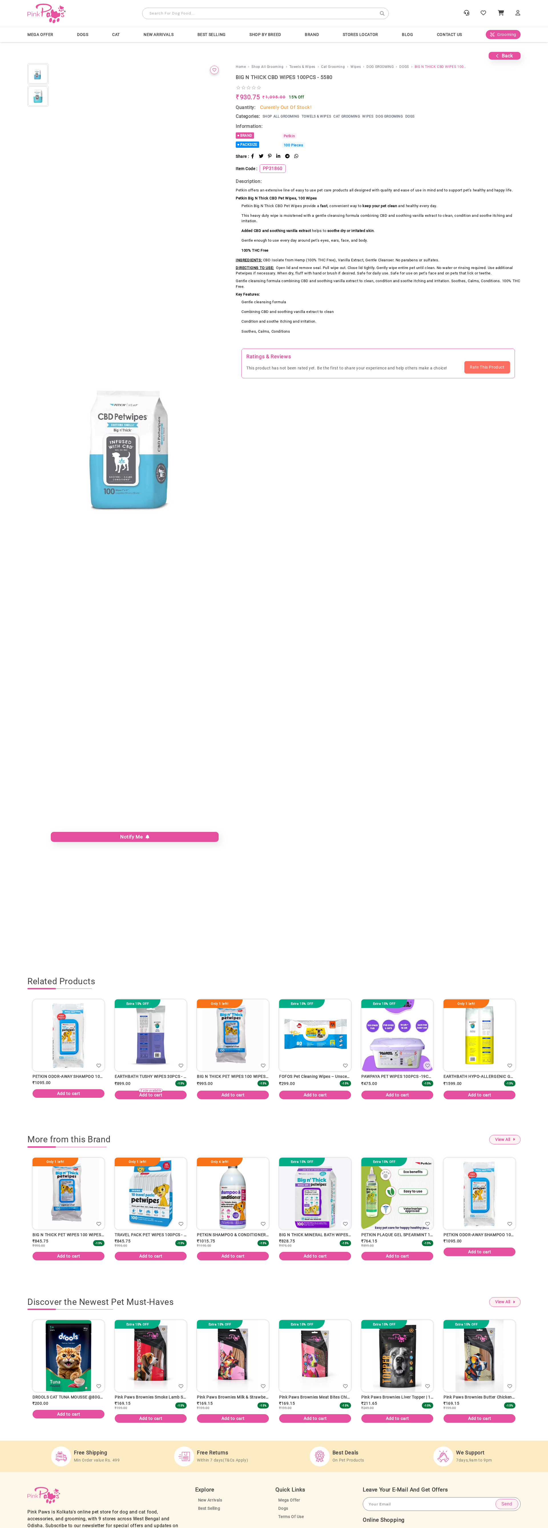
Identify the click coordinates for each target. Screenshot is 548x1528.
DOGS (82, 34)
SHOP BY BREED (265, 34)
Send (506, 1509)
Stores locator (360, 34)
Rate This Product (487, 367)
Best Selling (212, 34)
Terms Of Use (291, 1522)
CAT (116, 34)
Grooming (506, 34)
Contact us (449, 34)
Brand (312, 34)
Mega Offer (40, 34)
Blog (407, 34)
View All (502, 1141)
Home (241, 67)
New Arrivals (159, 34)
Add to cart (150, 1095)
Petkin (289, 136)
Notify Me (133, 837)
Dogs (283, 1514)
